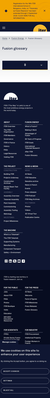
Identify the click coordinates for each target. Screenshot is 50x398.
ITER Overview (9, 126)
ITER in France (9, 143)
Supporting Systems (12, 242)
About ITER (8, 295)
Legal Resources (10, 153)
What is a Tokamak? (11, 234)
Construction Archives (9, 182)
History (6, 146)
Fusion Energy (18, 38)
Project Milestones (11, 221)
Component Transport (12, 249)
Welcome (28, 295)
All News (28, 174)
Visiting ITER (9, 157)
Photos (27, 207)
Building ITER (9, 174)
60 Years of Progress (33, 139)
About (7, 122)
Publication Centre (32, 217)
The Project (10, 166)
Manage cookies (9, 342)
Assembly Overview (11, 196)
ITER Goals (29, 143)
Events (27, 189)
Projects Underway (11, 178)
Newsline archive (31, 181)
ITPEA (6, 334)
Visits (6, 310)
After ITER (29, 152)
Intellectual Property (33, 338)
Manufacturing (9, 245)
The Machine (10, 230)
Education (8, 313)
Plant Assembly (10, 203)
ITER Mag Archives (32, 199)
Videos (27, 210)
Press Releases (31, 306)
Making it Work (31, 130)
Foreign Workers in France (32, 342)
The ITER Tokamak (11, 238)
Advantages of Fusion (30, 134)
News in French (31, 185)
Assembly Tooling (11, 210)
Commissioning (10, 207)
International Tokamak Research (32, 147)
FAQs (6, 150)
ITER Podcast (30, 196)
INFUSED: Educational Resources (8, 319)
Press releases (30, 192)
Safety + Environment (12, 253)
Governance (8, 139)
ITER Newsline (30, 178)
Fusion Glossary (31, 155)
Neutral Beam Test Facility (11, 188)
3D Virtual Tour (31, 214)
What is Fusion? (31, 126)
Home (4, 38)
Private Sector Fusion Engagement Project (12, 339)
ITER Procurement (32, 334)
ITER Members (9, 135)
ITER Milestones (31, 303)
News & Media (31, 166)
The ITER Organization (9, 131)
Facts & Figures (31, 299)
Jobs (6, 292)
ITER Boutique (9, 306)
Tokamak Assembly (11, 199)
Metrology (8, 214)
